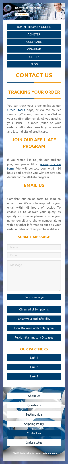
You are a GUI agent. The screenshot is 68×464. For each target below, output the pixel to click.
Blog (34, 64)
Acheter (34, 34)
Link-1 (34, 357)
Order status (34, 442)
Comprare (34, 41)
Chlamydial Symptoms (34, 309)
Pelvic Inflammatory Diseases (34, 337)
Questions (34, 405)
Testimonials (34, 414)
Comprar (34, 49)
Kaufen (34, 56)
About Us (34, 395)
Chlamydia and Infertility (34, 318)
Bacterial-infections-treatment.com (38, 453)
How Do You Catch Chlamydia (34, 328)
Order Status (16, 110)
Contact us (34, 433)
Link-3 (34, 376)
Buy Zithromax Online (34, 26)
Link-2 (34, 367)
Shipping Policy (34, 423)
